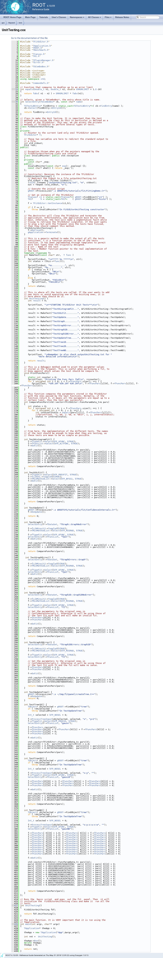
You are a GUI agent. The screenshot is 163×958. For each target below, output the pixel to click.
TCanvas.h (38, 54)
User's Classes (59, 17)
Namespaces (77, 18)
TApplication (31, 928)
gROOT (31, 191)
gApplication (35, 232)
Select (33, 108)
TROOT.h (37, 48)
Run (36, 941)
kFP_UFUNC (59, 441)
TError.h (38, 62)
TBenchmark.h (40, 50)
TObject (32, 706)
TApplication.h (42, 46)
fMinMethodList (41, 479)
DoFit (35, 445)
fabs (35, 93)
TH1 (30, 199)
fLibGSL (36, 476)
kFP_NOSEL (55, 715)
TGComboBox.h (40, 66)
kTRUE (70, 441)
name (78, 102)
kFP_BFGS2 (66, 479)
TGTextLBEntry (32, 106)
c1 (40, 197)
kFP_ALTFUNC (62, 443)
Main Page (30, 17)
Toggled (47, 476)
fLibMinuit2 (39, 528)
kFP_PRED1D (59, 721)
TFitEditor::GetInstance (47, 203)
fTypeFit (37, 441)
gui (3, 23)
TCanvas (32, 197)
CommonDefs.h (40, 83)
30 (15, 102)
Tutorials (43, 17)
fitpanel (11, 23)
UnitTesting (36, 298)
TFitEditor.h (40, 41)
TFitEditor (30, 135)
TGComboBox (47, 102)
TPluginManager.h (43, 60)
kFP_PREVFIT (60, 474)
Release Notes (122, 17)
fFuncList (37, 443)
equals (29, 89)
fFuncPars (75, 381)
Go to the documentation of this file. (29, 38)
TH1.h (36, 56)
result (37, 300)
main (27, 924)
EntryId (56, 108)
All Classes (94, 18)
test (20, 23)
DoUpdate (37, 512)
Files (108, 18)
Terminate (51, 232)
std (42, 79)
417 (15, 905)
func (68, 255)
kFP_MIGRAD (67, 530)
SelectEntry (32, 102)
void (31, 182)
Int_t (31, 715)
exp (64, 166)
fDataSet (52, 524)
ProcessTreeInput (42, 719)
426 (15, 924)
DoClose (36, 230)
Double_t (39, 89)
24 (15, 89)
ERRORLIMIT (82, 89)
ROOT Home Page (12, 17)
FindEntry (106, 106)
